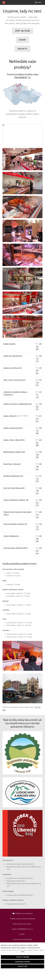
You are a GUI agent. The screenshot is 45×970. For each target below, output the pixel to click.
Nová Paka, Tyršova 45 (12, 464)
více (22, 951)
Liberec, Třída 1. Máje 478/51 (14, 440)
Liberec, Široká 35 (10, 416)
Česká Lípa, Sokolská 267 (12, 356)
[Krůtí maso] (4, 2)
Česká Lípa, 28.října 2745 (12, 368)
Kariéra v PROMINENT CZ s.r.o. (22, 929)
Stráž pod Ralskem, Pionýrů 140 (15, 524)
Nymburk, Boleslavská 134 (13, 476)
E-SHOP (22, 934)
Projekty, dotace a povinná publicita (22, 919)
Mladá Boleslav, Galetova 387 (14, 452)
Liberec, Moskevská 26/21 (13, 428)
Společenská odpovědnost (22, 939)
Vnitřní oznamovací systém (21, 924)
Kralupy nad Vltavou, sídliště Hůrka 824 (17, 404)
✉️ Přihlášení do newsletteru (22, 913)
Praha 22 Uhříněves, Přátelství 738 (15, 500)
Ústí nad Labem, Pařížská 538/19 (15, 548)
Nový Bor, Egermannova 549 (13, 488)
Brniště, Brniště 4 (9, 344)
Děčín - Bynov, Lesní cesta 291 (14, 380)
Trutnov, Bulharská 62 (11, 536)
